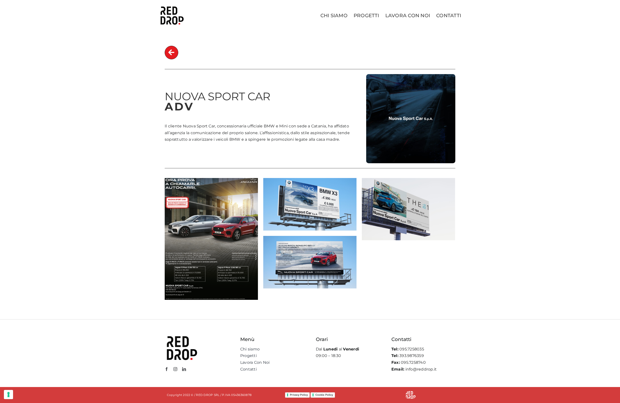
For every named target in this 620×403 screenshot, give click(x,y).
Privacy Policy (299, 394)
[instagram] (175, 369)
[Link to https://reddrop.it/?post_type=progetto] (171, 52)
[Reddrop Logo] (182, 335)
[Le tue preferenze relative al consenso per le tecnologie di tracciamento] (8, 394)
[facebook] (167, 369)
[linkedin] (184, 369)
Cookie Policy (324, 394)
